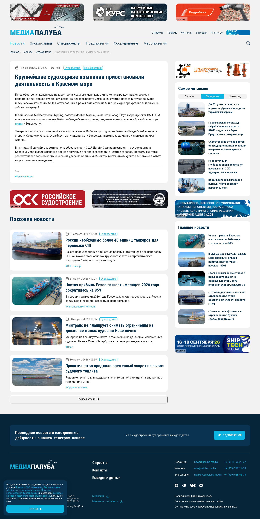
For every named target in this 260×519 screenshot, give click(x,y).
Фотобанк (201, 32)
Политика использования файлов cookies (199, 501)
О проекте (157, 32)
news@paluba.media (206, 462)
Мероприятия (155, 43)
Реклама (172, 32)
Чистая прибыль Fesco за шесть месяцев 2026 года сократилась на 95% (224, 239)
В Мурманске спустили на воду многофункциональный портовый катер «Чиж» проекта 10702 (227, 260)
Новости (17, 43)
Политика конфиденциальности (193, 496)
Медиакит (98, 496)
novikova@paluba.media (208, 474)
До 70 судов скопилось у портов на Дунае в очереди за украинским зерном (226, 108)
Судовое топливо (77, 387)
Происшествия (93, 67)
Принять (35, 508)
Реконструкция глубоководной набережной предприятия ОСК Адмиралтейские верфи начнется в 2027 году (225, 166)
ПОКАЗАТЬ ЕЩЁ (89, 399)
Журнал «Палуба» (233, 32)
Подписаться (232, 435)
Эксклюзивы (41, 43)
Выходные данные (106, 478)
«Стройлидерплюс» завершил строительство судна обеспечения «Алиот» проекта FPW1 (226, 298)
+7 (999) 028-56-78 (235, 474)
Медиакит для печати (105, 501)
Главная (14, 52)
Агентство (217, 32)
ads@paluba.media (205, 468)
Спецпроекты (68, 43)
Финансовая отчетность (81, 306)
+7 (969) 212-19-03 (235, 468)
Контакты (186, 32)
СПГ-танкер (74, 266)
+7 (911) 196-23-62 (235, 462)
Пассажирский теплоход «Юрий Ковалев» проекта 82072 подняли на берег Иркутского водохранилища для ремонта (225, 128)
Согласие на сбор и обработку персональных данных (206, 506)
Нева (70, 347)
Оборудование (126, 43)
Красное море (25, 176)
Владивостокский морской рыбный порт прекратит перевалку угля (225, 183)
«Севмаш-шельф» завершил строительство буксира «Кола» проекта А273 (225, 315)
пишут (19, 123)
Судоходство (43, 52)
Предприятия (97, 43)
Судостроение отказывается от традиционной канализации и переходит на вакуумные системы (227, 147)
